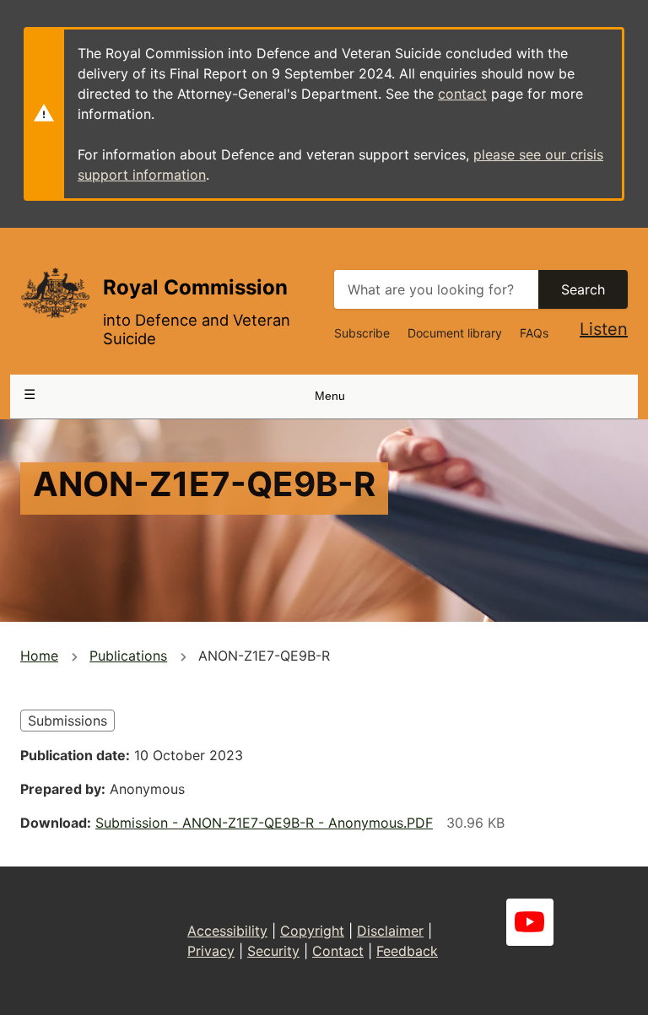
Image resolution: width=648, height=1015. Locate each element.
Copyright (312, 930)
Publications (128, 655)
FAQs (534, 333)
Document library (455, 333)
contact (462, 93)
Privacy (211, 950)
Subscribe (362, 333)
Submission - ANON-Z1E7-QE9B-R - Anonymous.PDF (264, 822)
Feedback (407, 950)
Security (273, 950)
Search (583, 289)
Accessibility (227, 930)
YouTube (530, 922)
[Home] (54, 292)
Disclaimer (390, 930)
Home (39, 655)
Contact (338, 950)
